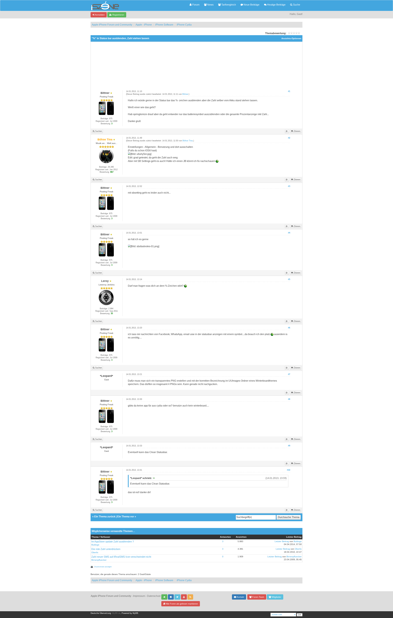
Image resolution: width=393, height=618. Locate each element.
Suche (296, 4)
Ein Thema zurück (104, 516)
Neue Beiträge (251, 4)
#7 (289, 374)
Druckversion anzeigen (103, 567)
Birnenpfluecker (99, 560)
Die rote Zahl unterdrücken (105, 549)
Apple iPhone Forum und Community (112, 24)
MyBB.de (116, 613)
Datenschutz (154, 596)
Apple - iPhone (144, 24)
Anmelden (99, 15)
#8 (289, 399)
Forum (195, 4)
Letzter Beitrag (282, 541)
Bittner (185, 94)
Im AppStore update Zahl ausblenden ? (112, 541)
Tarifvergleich (228, 4)
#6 (289, 328)
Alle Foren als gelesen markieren (181, 603)
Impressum (139, 596)
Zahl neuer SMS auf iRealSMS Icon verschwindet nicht (121, 556)
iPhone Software (164, 24)
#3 (289, 186)
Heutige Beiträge (276, 4)
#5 (289, 279)
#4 (289, 233)
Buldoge (95, 545)
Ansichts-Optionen (291, 38)
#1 (289, 91)
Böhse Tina (188, 141)
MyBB (135, 613)
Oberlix (94, 552)
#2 (289, 138)
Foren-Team (258, 597)
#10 (288, 470)
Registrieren (118, 15)
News (210, 4)
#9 (289, 446)
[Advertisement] (196, 67)
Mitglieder (276, 597)
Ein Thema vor (125, 516)
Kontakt (240, 597)
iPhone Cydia (184, 24)
